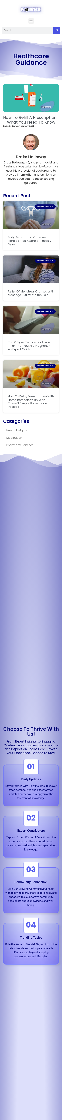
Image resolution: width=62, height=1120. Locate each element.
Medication (14, 438)
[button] (31, 21)
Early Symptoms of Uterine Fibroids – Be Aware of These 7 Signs (30, 240)
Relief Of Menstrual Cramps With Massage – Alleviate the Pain (31, 293)
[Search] (56, 30)
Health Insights (16, 430)
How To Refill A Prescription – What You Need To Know (30, 120)
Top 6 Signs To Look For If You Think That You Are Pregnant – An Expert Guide (29, 345)
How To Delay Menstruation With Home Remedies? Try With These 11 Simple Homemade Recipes (31, 401)
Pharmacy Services (20, 445)
